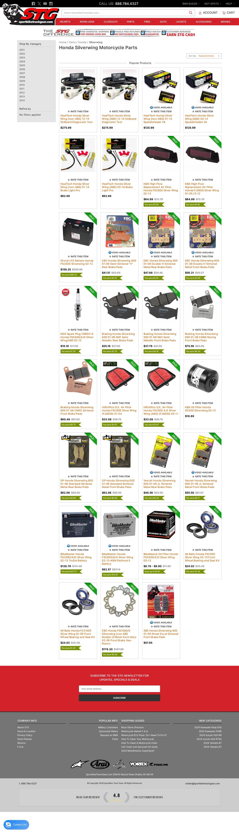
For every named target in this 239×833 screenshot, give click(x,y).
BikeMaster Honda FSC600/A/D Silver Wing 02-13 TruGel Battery (76, 557)
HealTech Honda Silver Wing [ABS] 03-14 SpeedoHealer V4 (199, 119)
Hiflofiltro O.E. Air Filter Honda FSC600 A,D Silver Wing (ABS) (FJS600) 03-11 (161, 410)
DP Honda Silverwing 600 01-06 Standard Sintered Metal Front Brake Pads (118, 484)
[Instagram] (51, 3)
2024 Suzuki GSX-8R (210, 735)
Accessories (204, 21)
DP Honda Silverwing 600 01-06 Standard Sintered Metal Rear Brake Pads (76, 484)
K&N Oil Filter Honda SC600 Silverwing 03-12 (200, 409)
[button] (16, 824)
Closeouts (111, 21)
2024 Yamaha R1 (213, 746)
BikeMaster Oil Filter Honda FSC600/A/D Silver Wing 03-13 (161, 557)
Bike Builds (190, 3)
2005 (22, 65)
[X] (39, 3)
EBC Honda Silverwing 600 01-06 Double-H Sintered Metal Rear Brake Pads (161, 264)
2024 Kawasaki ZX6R (210, 731)
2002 (22, 53)
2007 (22, 73)
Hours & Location (26, 731)
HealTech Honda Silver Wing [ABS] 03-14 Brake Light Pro (117, 187)
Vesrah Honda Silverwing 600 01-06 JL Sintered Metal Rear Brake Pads (160, 484)
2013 (22, 96)
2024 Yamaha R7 (213, 743)
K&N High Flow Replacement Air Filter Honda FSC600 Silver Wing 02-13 (161, 188)
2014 (22, 100)
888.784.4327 (126, 4)
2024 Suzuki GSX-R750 (209, 739)
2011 (21, 88)
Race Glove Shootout (132, 727)
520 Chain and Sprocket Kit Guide (139, 746)
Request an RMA (109, 735)
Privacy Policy (24, 735)
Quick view (74, 83)
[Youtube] (45, 3)
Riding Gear (87, 21)
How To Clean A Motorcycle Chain (139, 743)
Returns (21, 743)
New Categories (210, 720)
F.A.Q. (20, 746)
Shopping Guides (133, 720)
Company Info (27, 720)
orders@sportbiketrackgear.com (202, 783)
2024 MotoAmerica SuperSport (137, 750)
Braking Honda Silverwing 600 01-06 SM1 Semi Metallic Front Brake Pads (160, 337)
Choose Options (78, 89)
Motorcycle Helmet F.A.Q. (134, 731)
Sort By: (193, 56)
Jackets (181, 21)
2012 (22, 92)
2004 (22, 61)
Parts (131, 21)
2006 (22, 69)
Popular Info (108, 720)
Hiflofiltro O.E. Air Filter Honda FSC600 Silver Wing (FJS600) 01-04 (119, 410)
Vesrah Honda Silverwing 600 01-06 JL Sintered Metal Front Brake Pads (201, 484)
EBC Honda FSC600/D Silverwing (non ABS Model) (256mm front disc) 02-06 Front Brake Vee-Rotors (119, 637)
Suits (163, 21)
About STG (23, 727)
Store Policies (24, 739)
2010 (22, 84)
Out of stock (161, 89)
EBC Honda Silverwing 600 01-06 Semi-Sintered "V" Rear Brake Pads (119, 264)
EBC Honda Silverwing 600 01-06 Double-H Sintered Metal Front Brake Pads (202, 264)
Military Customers (108, 727)
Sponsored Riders (108, 731)
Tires (147, 21)
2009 (22, 80)
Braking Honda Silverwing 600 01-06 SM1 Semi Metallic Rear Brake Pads (118, 337)
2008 (22, 77)
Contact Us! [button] (20, 824)
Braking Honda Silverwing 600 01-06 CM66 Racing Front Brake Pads (201, 337)
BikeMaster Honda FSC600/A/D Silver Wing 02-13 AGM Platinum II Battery (117, 558)
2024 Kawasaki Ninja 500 (208, 727)
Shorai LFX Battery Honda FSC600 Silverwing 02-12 (76, 262)
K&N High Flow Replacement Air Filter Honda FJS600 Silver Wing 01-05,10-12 (202, 188)
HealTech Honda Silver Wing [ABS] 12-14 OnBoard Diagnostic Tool (119, 119)
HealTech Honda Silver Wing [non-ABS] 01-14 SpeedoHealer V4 (158, 119)
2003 (22, 57)
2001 (22, 49)
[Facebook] (33, 3)
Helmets (65, 21)
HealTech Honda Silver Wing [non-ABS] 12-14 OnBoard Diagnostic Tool (76, 119)
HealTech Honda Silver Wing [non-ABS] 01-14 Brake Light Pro (74, 187)
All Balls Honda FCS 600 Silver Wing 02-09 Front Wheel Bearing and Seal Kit (77, 634)
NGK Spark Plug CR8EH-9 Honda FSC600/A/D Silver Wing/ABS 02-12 (76, 337)
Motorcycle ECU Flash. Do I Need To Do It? (144, 735)
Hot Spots (211, 3)
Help (229, 3)
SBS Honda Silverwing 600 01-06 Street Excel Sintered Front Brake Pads (161, 634)
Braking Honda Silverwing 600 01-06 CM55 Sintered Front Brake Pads (76, 410)
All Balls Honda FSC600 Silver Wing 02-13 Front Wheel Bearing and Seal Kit (202, 557)
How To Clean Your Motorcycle (137, 739)
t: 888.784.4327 (28, 783)
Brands (226, 21)
